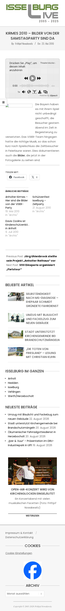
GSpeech (53, 95)
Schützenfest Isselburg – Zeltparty (40, 200)
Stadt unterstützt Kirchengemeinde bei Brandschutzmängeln (42, 336)
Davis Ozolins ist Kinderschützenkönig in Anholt (18, 224)
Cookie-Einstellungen (18, 553)
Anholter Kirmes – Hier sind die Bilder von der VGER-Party (16, 202)
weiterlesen (32, 515)
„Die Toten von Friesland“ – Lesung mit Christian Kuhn (41, 353)
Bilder (21, 155)
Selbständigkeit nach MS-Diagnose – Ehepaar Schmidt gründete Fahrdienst (42, 300)
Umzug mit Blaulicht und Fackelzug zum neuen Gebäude (42, 319)
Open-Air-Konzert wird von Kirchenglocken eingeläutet (32, 491)
